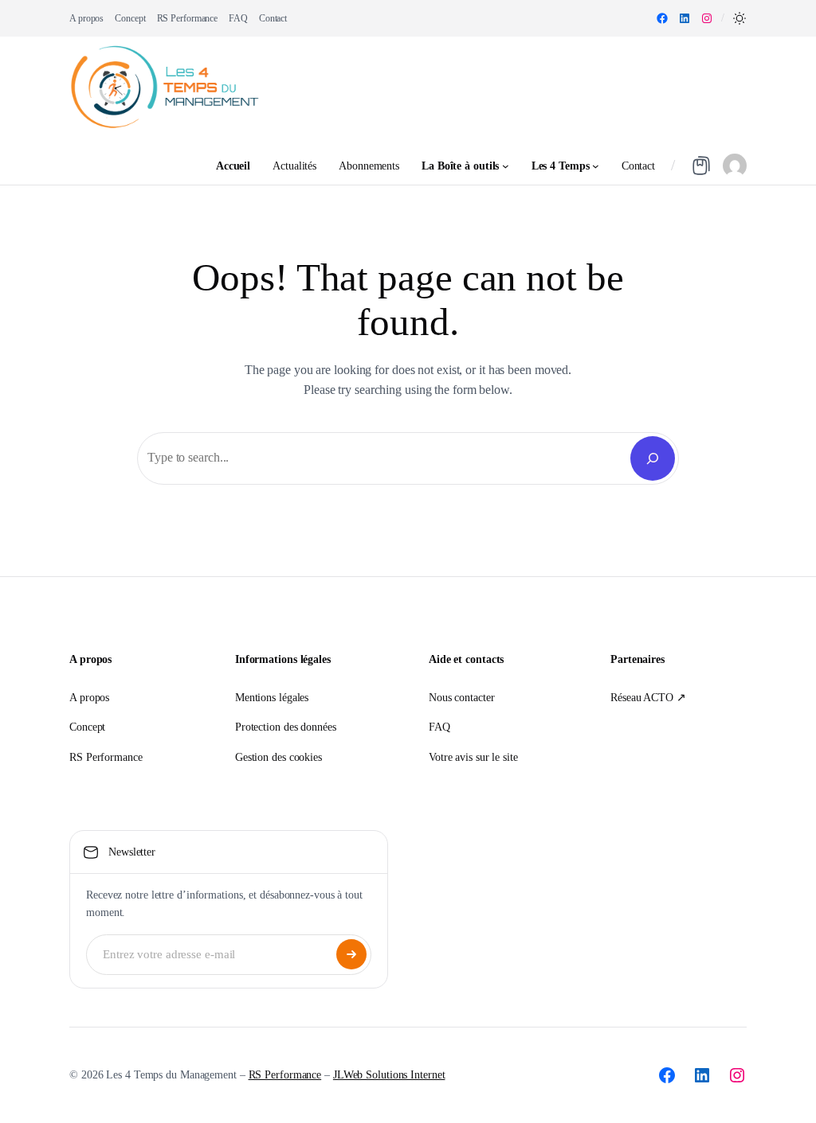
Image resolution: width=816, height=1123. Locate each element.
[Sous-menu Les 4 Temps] (595, 166)
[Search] (652, 458)
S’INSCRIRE (351, 954)
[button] (739, 18)
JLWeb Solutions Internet (389, 1075)
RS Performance (285, 1075)
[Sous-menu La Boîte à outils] (505, 166)
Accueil (233, 165)
